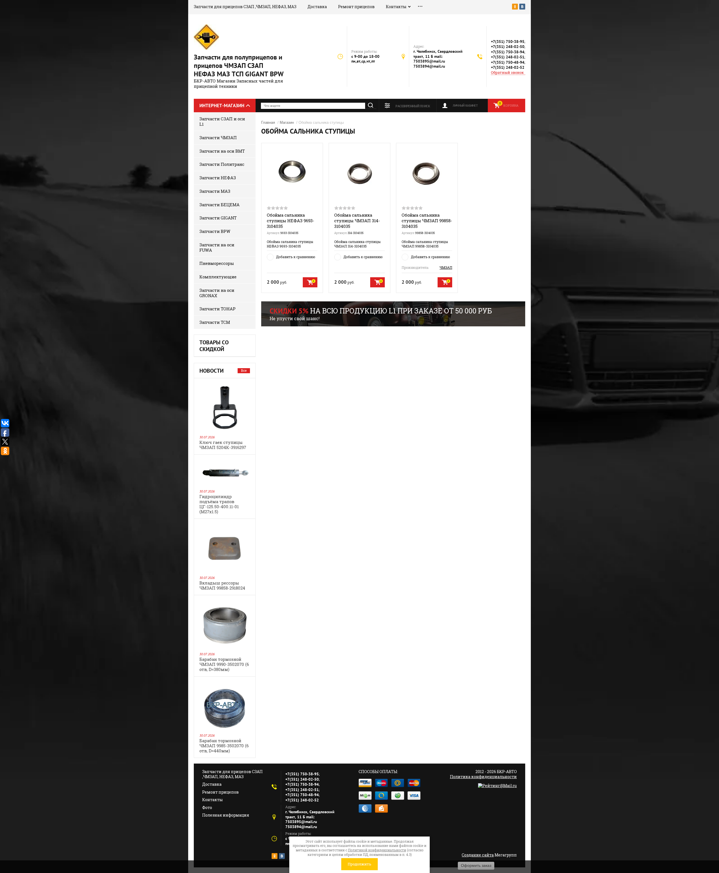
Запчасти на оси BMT (222, 151)
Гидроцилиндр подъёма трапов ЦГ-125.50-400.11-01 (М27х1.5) (219, 504)
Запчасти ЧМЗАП (218, 137)
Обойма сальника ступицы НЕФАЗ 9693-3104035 (290, 220)
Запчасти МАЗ (214, 191)
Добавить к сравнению (295, 257)
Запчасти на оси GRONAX (216, 292)
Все (244, 370)
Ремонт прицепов (356, 6)
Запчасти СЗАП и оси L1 (222, 121)
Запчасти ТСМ (214, 322)
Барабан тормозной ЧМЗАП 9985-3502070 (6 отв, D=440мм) (224, 745)
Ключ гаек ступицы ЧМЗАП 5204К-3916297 (222, 444)
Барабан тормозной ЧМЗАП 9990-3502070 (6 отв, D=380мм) (224, 664)
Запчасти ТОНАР (217, 308)
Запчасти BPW (214, 231)
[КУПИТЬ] (310, 282)
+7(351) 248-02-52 (507, 67)
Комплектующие (217, 276)
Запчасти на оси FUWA (216, 247)
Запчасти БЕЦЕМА (219, 204)
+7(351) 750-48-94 (507, 62)
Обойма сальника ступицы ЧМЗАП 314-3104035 (357, 220)
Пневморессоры (216, 263)
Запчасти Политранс (221, 164)
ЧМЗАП (446, 267)
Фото (207, 807)
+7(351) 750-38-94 (507, 51)
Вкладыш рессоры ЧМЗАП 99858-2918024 (222, 585)
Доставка (317, 6)
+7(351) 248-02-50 (507, 46)
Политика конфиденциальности (483, 776)
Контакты (396, 6)
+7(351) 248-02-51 (507, 56)
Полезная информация (225, 815)
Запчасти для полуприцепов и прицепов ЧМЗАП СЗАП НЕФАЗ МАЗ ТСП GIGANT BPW (239, 65)
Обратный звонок (507, 72)
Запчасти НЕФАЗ (217, 177)
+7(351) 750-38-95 (507, 41)
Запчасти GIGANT (217, 218)
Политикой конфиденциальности (377, 850)
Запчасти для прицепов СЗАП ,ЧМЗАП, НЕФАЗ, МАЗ (245, 6)
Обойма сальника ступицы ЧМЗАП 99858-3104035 (427, 220)
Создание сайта (478, 855)
